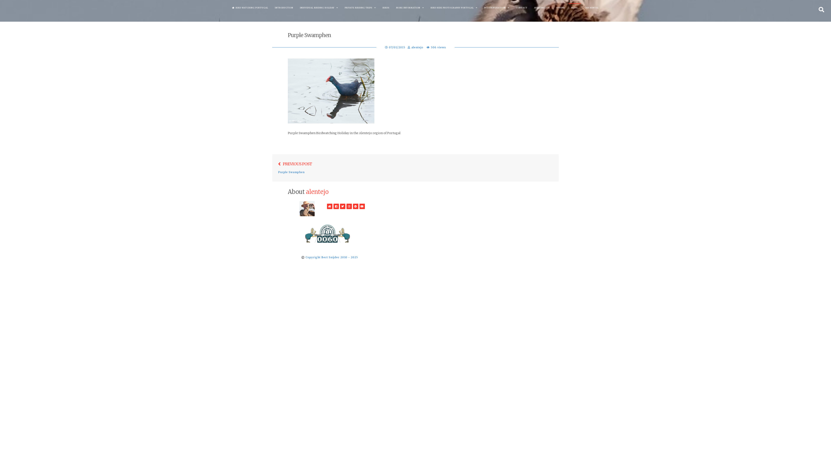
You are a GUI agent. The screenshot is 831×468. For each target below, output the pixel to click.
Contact (521, 7)
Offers (560, 7)
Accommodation (495, 7)
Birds (386, 7)
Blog (574, 7)
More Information (408, 7)
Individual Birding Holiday (317, 7)
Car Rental (592, 7)
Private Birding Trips (358, 7)
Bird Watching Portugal (252, 7)
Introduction (284, 7)
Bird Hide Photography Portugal (452, 7)
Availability (541, 7)
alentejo (417, 47)
